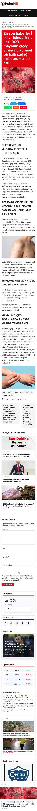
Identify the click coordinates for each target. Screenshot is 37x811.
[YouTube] (22, 623)
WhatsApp (8, 107)
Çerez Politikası (14, 15)
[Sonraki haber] (30, 637)
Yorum (5, 529)
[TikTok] (28, 623)
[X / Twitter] (11, 623)
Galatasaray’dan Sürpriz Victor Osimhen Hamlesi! (16, 710)
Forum (26, 15)
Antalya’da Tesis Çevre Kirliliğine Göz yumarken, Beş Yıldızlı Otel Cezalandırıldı (17, 696)
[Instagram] (16, 623)
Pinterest (23, 107)
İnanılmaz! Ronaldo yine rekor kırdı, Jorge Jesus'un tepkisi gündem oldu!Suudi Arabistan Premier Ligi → (28, 415)
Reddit (16, 107)
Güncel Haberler (11, 10)
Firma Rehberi (26, 10)
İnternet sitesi (7, 565)
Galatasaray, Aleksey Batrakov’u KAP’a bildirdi (18, 703)
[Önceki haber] (26, 637)
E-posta (5, 557)
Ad (3, 549)
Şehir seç (8, 605)
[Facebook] (5, 623)
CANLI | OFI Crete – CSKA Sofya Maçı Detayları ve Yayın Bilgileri (19, 706)
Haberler (4, 22)
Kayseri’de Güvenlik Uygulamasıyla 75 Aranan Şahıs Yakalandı (18, 700)
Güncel (11, 22)
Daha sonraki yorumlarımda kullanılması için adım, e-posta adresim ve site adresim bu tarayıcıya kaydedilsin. (18, 578)
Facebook (21, 104)
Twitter (13, 104)
